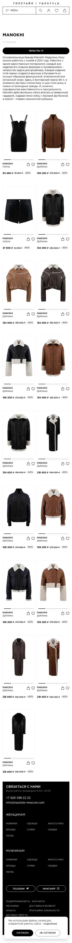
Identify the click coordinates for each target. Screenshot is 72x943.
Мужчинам (15, 851)
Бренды (11, 830)
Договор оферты (17, 915)
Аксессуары (55, 824)
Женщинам (15, 815)
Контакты (38, 901)
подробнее (50, 924)
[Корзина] (64, 10)
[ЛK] (48, 10)
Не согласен (48, 933)
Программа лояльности (44, 911)
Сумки (31, 830)
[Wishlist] (56, 10)
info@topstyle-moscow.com (25, 802)
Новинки (11, 824)
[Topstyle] (36, 3)
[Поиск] (40, 10)
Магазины (12, 906)
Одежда (32, 824)
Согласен (22, 933)
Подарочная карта (18, 901)
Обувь (10, 836)
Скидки (52, 830)
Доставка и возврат (42, 906)
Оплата (11, 911)
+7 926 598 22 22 (18, 798)
